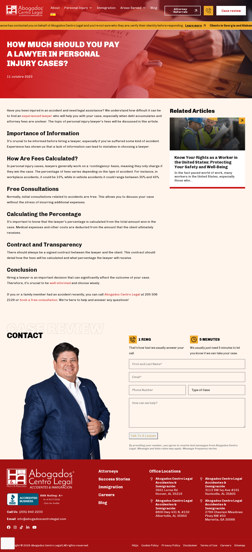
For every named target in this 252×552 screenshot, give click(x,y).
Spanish (53, 14)
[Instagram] (15, 527)
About (55, 8)
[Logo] (25, 10)
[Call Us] (208, 10)
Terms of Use (208, 545)
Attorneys (108, 471)
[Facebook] (8, 527)
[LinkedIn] (27, 527)
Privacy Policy (170, 545)
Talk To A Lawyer (143, 436)
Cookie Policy (149, 545)
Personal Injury (76, 8)
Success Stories (114, 479)
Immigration (106, 8)
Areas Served (130, 8)
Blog (153, 8)
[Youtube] (34, 527)
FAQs (135, 545)
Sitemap (239, 545)
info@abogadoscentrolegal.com (31, 519)
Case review (231, 11)
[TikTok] (21, 527)
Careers (106, 494)
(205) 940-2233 (25, 512)
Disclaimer (190, 545)
